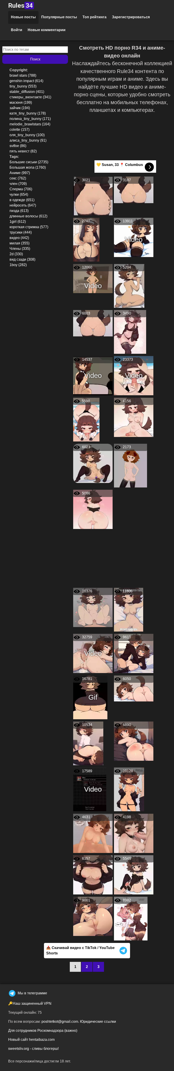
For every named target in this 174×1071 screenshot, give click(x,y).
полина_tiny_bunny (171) (30, 119)
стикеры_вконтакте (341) (30, 97)
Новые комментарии (46, 30)
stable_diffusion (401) (27, 92)
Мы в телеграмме (32, 993)
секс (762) (18, 178)
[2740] (86, 239)
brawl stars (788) (23, 75)
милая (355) (19, 243)
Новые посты (23, 17)
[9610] (133, 653)
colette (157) (19, 129)
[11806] (128, 609)
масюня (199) (21, 102)
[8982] (130, 918)
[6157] (93, 874)
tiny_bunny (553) (23, 86)
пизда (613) (19, 211)
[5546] (133, 874)
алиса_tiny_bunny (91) (28, 140)
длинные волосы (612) (28, 216)
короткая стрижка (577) (29, 227)
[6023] (93, 463)
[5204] (129, 285)
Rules (20, 5)
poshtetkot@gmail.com (59, 1021)
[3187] (133, 189)
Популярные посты (59, 17)
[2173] (130, 465)
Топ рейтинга (94, 17)
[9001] (93, 916)
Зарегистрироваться (131, 17)
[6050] (133, 688)
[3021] (93, 196)
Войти (16, 30)
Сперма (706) (21, 189)
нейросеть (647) (23, 205)
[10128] (129, 789)
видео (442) (19, 238)
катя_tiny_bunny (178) (28, 113)
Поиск (35, 59)
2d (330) (16, 254)
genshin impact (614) (26, 81)
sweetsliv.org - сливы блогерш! (33, 1048)
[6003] (93, 323)
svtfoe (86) (18, 146)
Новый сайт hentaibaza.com (31, 1039)
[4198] (133, 833)
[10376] (93, 607)
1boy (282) (18, 265)
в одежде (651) (22, 200)
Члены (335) (20, 249)
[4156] (133, 417)
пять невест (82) (23, 151)
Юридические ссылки (98, 1021)
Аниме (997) (20, 173)
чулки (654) (19, 194)
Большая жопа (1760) (28, 167)
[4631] (93, 833)
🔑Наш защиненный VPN (29, 1003)
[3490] (130, 331)
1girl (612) (18, 221)
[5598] (86, 419)
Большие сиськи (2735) (29, 162)
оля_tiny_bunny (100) (27, 135)
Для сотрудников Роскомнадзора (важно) (42, 1030)
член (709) (18, 184)
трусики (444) (21, 232)
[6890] (133, 741)
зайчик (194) (20, 108)
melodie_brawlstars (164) (30, 124)
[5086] (93, 509)
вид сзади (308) (22, 259)
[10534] (88, 743)
